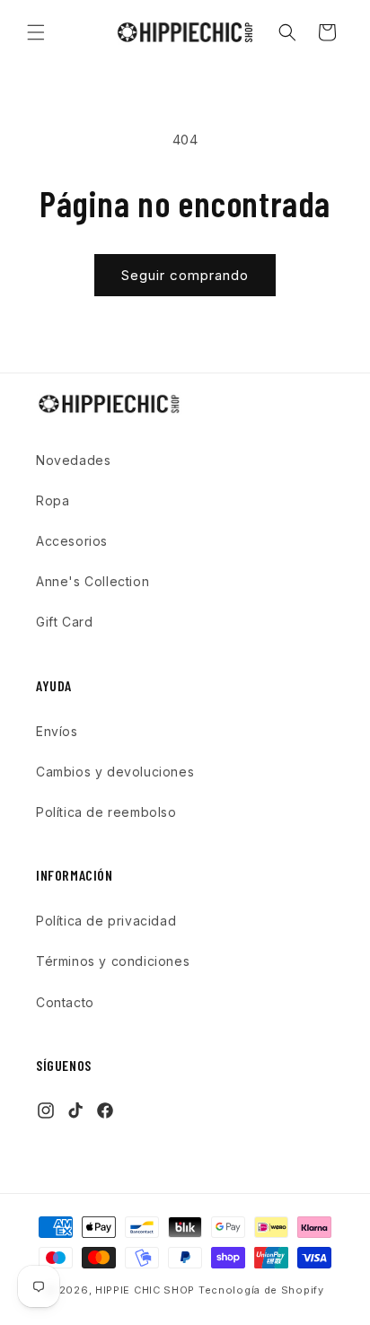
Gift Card (64, 621)
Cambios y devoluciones (115, 771)
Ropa (52, 500)
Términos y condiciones (112, 961)
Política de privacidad (106, 920)
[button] (36, 32)
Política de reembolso (106, 812)
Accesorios (72, 540)
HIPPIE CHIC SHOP (146, 1290)
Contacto (65, 1002)
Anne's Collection (92, 581)
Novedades (73, 460)
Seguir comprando (185, 275)
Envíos (57, 731)
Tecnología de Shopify (261, 1290)
